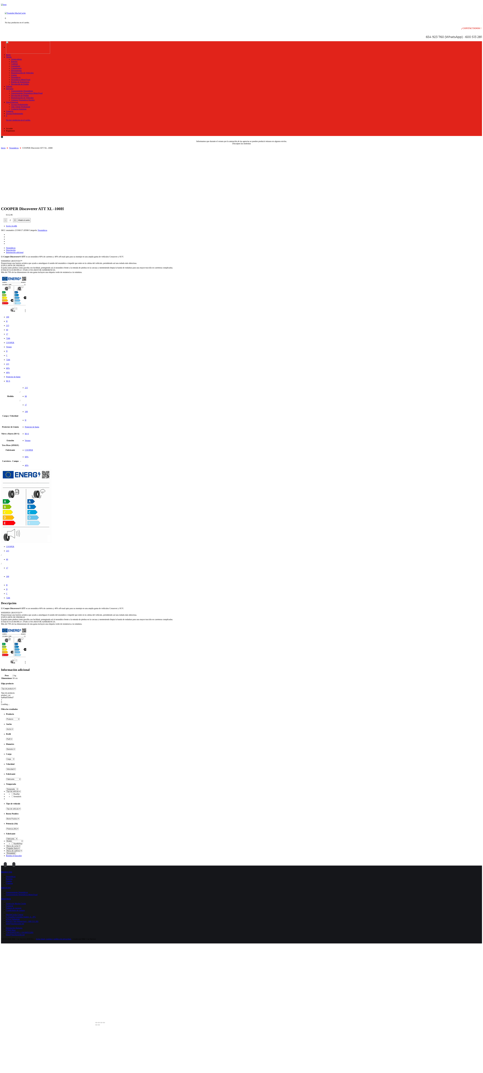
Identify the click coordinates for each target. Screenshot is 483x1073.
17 (7, 334)
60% (8, 368)
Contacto (9, 111)
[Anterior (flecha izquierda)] (96, 1024)
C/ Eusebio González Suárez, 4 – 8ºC (21, 917)
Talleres (9, 86)
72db (8, 338)
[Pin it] (7, 241)
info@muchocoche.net (15, 924)
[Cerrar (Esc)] (96, 1022)
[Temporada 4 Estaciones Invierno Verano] (12, 789)
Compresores (16, 68)
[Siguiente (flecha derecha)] (99, 1024)
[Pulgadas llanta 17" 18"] (13, 848)
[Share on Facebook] (7, 234)
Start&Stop (18, 844)
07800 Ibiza (10, 930)
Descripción (11, 250)
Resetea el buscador (14, 856)
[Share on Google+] (7, 239)
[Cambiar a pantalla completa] (101, 1022)
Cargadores (15, 66)
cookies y (50, 939)
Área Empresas (12, 102)
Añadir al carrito (24, 220)
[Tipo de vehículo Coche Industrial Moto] (13, 809)
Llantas (14, 75)
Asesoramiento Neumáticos (22, 91)
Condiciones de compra (15, 910)
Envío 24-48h (11, 226)
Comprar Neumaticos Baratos (23, 100)
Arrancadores (16, 59)
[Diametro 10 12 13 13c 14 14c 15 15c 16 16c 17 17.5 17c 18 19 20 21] (10, 749)
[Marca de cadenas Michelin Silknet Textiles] (14, 851)
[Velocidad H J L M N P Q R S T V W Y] (11, 769)
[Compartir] (99, 1022)
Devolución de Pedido (20, 84)
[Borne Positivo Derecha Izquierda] (12, 819)
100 (7, 317)
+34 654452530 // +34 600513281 (19, 932)
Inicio (8, 55)
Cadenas (14, 64)
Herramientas (16, 70)
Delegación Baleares (14, 928)
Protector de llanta (13, 377)
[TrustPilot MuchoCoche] (15, 13)
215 (7, 325)
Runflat (16, 794)
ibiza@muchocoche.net (15, 935)
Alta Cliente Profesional (20, 107)
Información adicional (14, 252)
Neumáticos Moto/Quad (20, 80)
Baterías (14, 61)
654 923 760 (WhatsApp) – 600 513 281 (22, 921)
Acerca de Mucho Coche (16, 903)
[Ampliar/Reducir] (104, 1022)
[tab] (244, 248)
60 (7, 330)
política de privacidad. (62, 939)
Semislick (17, 796)
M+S (8, 381)
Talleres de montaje (13, 908)
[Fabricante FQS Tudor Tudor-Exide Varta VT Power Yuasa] (12, 839)
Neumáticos (16, 77)
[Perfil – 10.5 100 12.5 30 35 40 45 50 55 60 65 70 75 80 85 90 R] (9, 739)
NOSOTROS (6, 899)
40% (8, 372)
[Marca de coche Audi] (13, 846)
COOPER (10, 343)
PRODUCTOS (6, 872)
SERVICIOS (6, 888)
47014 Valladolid (13, 919)
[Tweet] (7, 237)
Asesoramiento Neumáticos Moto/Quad (27, 93)
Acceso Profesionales (19, 104)
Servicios (9, 89)
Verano (9, 347)
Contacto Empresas (18, 109)
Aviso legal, (41, 939)
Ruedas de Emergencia (20, 82)
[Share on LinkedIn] (7, 244)
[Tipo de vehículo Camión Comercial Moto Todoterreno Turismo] (13, 791)
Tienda (8, 57)
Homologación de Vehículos (22, 73)
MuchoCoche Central (14, 915)
